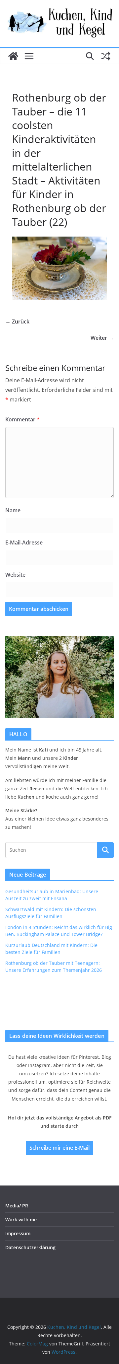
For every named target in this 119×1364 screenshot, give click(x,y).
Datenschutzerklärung (30, 1247)
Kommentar (22, 419)
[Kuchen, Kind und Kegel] (13, 56)
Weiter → (102, 337)
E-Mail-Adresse (24, 542)
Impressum (17, 1233)
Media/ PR (16, 1205)
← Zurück (17, 321)
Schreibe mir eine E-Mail (59, 1147)
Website (15, 574)
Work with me (21, 1219)
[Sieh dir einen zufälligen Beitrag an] (106, 56)
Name (12, 510)
